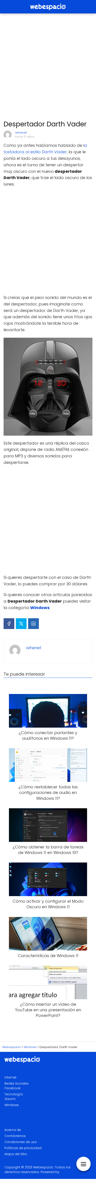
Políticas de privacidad (23, 1148)
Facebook (12, 1088)
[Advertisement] (48, 67)
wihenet (21, 132)
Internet (10, 1077)
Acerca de (12, 1130)
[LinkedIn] (33, 623)
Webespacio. (43, 1167)
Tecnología (13, 1094)
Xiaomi (9, 1099)
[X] (21, 623)
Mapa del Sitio (15, 1154)
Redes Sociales (16, 1083)
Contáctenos (15, 1136)
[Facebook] (9, 623)
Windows (11, 1105)
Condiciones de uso (20, 1142)
